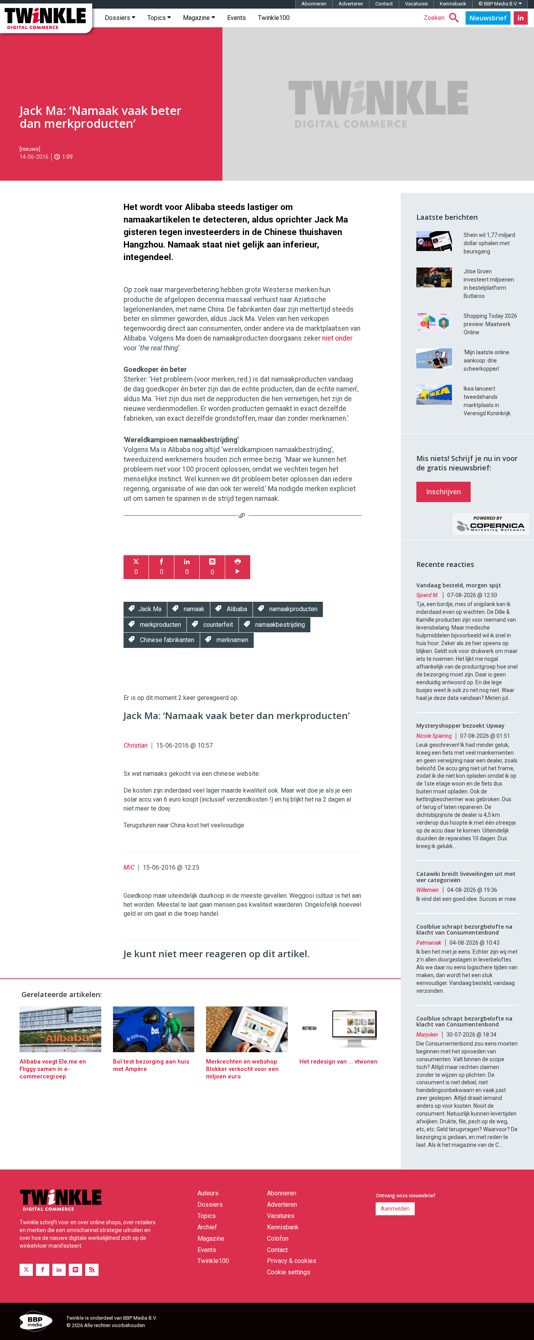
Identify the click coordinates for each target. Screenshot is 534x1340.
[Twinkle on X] (26, 1270)
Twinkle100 (274, 18)
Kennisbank (453, 4)
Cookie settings (288, 1272)
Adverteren (351, 4)
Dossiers (118, 18)
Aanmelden (395, 1208)
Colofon (278, 1238)
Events (236, 18)
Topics (157, 18)
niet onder (337, 338)
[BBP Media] (40, 1322)
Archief (207, 1227)
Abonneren (313, 4)
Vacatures (416, 4)
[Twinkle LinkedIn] (521, 18)
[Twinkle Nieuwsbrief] (488, 18)
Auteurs (208, 1193)
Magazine (197, 18)
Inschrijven (443, 492)
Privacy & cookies (291, 1261)
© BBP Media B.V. (498, 4)
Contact (384, 4)
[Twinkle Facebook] (42, 1270)
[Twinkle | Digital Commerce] (46, 18)
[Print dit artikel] (237, 567)
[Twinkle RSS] (92, 1270)
